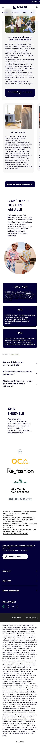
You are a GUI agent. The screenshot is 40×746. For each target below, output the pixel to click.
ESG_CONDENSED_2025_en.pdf (15, 533)
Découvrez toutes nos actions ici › (20, 93)
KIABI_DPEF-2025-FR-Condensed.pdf (18, 521)
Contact (6, 571)
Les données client (32, 617)
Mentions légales (17, 617)
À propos (6, 580)
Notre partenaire (10, 590)
